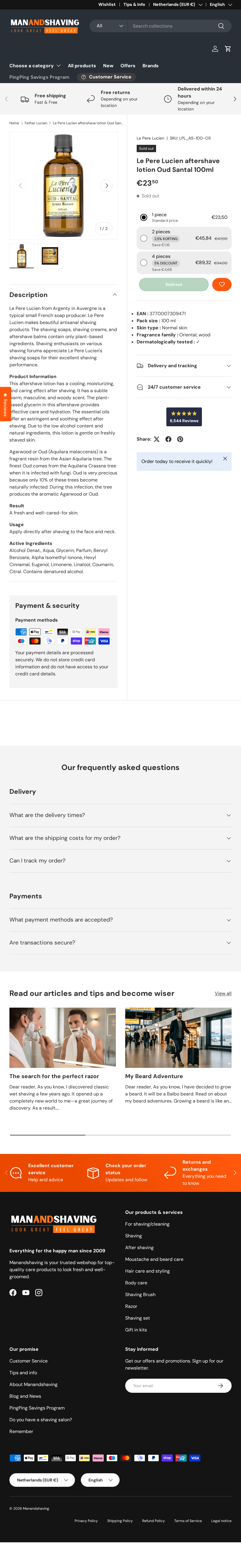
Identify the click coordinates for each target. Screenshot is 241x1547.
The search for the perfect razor (54, 1076)
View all (223, 993)
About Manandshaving (33, 1384)
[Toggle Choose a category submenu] (58, 65)
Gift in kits (136, 1330)
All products (82, 66)
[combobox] (161, 26)
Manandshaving (36, 1508)
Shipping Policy (120, 1521)
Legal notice (221, 1521)
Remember (21, 1431)
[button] (228, 48)
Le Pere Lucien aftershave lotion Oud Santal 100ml (88, 123)
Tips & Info (134, 4)
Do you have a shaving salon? (40, 1420)
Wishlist (107, 4)
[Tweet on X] (157, 439)
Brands (151, 66)
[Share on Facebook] (168, 439)
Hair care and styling (147, 1271)
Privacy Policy (86, 1521)
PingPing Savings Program (39, 77)
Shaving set (137, 1318)
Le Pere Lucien (150, 138)
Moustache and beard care (154, 1259)
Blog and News (25, 1396)
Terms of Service (188, 1521)
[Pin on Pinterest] (180, 439)
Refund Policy (153, 1521)
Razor (131, 1306)
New (108, 66)
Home (14, 123)
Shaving (133, 1236)
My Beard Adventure (154, 1076)
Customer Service (28, 1361)
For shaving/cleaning (147, 1224)
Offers (127, 66)
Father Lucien (36, 123)
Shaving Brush (140, 1294)
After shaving (139, 1247)
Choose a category (31, 66)
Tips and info (23, 1373)
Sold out (173, 284)
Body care (136, 1283)
